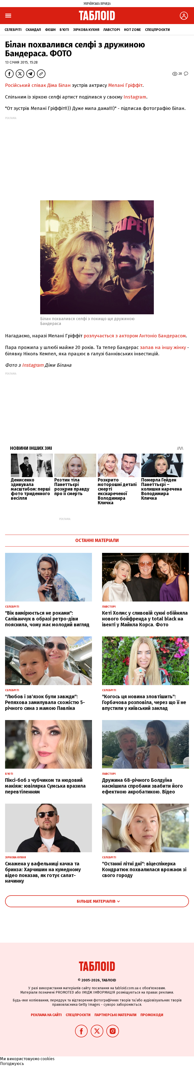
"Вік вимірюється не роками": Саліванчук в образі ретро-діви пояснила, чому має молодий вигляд (47, 619)
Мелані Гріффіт (125, 85)
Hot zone (132, 30)
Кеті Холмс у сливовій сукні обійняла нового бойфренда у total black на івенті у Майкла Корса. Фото (145, 619)
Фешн (50, 30)
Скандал (33, 30)
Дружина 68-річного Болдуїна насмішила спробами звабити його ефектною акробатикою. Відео (142, 786)
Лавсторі (111, 30)
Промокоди (151, 1015)
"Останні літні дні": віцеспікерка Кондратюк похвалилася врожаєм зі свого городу (144, 869)
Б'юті (64, 30)
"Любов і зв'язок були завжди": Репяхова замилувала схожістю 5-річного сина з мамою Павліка (45, 702)
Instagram (135, 97)
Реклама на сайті (46, 1015)
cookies (47, 1058)
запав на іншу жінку (163, 347)
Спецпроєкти (157, 30)
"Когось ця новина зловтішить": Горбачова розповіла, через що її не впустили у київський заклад (144, 702)
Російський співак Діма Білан (38, 85)
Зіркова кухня (86, 30)
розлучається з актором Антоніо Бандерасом (135, 336)
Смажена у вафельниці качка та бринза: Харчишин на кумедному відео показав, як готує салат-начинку (43, 872)
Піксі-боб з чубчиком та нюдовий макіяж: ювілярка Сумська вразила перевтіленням (45, 786)
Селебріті (13, 30)
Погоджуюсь (12, 1063)
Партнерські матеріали (115, 1015)
